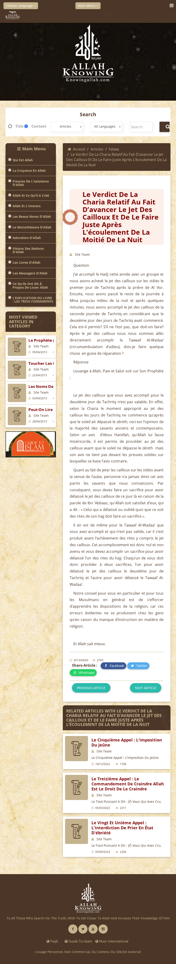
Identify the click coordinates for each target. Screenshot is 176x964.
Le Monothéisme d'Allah (32, 227)
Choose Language (20, 5)
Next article (145, 688)
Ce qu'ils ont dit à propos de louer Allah (30, 285)
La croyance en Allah (29, 170)
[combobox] (67, 127)
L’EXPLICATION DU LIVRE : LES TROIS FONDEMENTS (33, 299)
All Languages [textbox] (105, 126)
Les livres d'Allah (26, 262)
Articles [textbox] (65, 126)
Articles (97, 149)
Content (38, 126)
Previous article (91, 688)
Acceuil (79, 149)
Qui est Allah (23, 160)
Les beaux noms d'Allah (32, 216)
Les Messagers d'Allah (30, 273)
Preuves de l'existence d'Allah (31, 183)
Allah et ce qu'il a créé (31, 195)
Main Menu (87, 5)
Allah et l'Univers (27, 206)
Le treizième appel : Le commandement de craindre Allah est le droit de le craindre (127, 784)
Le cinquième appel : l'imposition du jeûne (126, 742)
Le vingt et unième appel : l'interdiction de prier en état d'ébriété (122, 827)
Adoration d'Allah (27, 237)
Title (19, 126)
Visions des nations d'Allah (28, 250)
